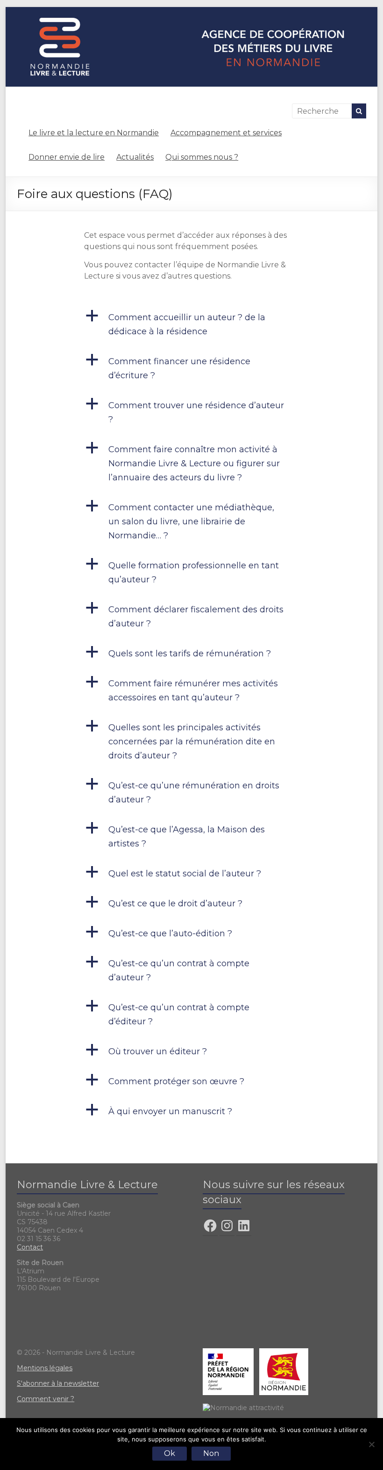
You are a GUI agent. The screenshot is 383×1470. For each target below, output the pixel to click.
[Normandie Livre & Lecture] (191, 11)
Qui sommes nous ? (201, 157)
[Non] (371, 1444)
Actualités (135, 157)
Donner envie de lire (66, 157)
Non (211, 1453)
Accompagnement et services (226, 132)
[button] (191, 328)
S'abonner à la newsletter (58, 1383)
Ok (169, 1453)
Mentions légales (44, 1368)
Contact (30, 1247)
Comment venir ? (45, 1399)
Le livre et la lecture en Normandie (93, 132)
